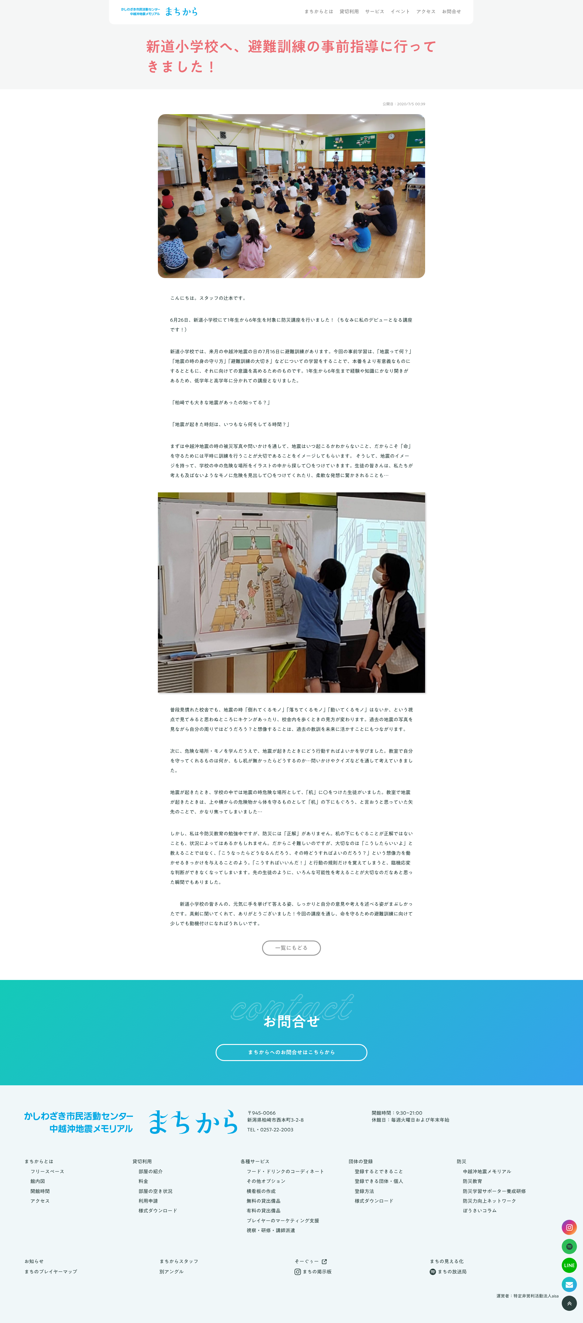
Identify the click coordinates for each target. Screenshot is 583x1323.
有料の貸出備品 (264, 1210)
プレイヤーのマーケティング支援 (283, 1220)
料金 (143, 1181)
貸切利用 (349, 12)
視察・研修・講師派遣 (271, 1230)
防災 (461, 1161)
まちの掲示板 (317, 1271)
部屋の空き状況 (155, 1191)
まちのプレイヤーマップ (50, 1271)
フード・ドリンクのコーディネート (285, 1171)
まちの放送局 (452, 1271)
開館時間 (40, 1191)
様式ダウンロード (157, 1210)
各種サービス (255, 1161)
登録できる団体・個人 (379, 1181)
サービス (374, 12)
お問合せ (451, 12)
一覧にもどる (291, 948)
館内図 (37, 1181)
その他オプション (266, 1181)
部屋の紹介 (150, 1171)
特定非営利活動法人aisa (536, 1296)
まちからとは (318, 12)
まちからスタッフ (178, 1261)
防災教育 (472, 1181)
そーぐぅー (307, 1261)
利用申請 (148, 1201)
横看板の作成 (261, 1191)
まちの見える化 (447, 1261)
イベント (400, 12)
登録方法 (364, 1191)
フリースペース (47, 1171)
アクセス (426, 12)
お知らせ (34, 1261)
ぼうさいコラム (480, 1210)
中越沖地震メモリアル (487, 1171)
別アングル (171, 1271)
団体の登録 (361, 1161)
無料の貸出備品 (264, 1201)
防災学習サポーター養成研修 (494, 1191)
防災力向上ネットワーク (489, 1201)
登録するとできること (379, 1171)
